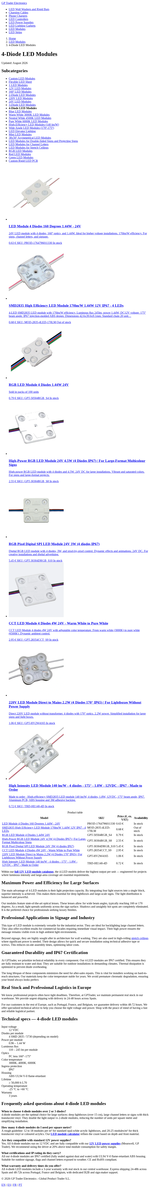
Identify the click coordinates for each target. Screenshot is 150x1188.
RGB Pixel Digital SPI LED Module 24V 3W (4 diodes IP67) (38, 846)
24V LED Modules (20, 101)
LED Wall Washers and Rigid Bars (29, 9)
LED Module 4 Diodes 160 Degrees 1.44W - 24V (31, 823)
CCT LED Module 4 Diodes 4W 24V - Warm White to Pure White (41, 850)
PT (20, 1184)
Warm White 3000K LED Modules (29, 114)
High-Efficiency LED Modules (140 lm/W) (34, 124)
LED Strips (15, 32)
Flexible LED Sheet (20, 81)
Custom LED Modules (22, 78)
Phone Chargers (18, 15)
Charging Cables (18, 12)
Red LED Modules (20, 154)
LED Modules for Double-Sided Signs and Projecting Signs (43, 141)
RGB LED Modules (20, 150)
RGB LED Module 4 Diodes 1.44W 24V (26, 834)
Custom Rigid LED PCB (23, 160)
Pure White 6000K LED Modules (28, 121)
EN (3, 1184)
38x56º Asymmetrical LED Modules (30, 137)
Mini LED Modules (20, 134)
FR (15, 1184)
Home (12, 38)
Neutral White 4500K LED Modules (30, 118)
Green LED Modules (21, 157)
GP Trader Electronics (14, 3)
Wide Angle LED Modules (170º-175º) (31, 127)
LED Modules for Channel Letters (28, 144)
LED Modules (17, 29)
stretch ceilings (139, 938)
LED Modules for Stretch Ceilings (28, 147)
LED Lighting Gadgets (22, 25)
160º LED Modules (20, 91)
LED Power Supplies (21, 22)
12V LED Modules (20, 88)
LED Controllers (18, 19)
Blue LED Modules (20, 111)
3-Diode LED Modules (22, 104)
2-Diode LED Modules (22, 95)
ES (9, 1184)
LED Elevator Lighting (22, 131)
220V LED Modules (21, 98)
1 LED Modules (18, 85)
